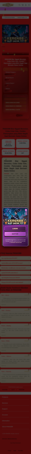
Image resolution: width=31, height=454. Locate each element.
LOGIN (15, 228)
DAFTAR (15, 234)
